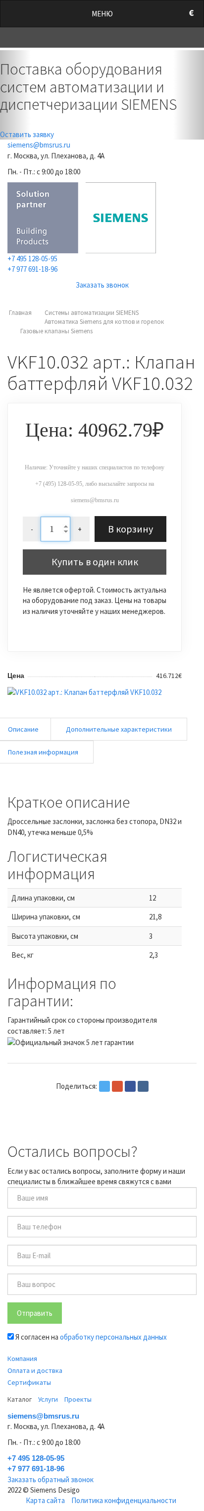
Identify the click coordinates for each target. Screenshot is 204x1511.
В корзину (130, 529)
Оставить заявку (27, 134)
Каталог (19, 1399)
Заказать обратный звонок (50, 1479)
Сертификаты (29, 1382)
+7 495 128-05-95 (32, 258)
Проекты (78, 1399)
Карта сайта (45, 1500)
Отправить (34, 1313)
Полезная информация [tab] (43, 752)
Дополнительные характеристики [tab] (119, 729)
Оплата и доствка (34, 1370)
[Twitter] (104, 1086)
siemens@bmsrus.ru (38, 145)
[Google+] (117, 1086)
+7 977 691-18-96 (32, 269)
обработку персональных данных (113, 1337)
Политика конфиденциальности (123, 1500)
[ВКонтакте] (143, 1086)
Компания (22, 1358)
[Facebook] (130, 1086)
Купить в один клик (94, 561)
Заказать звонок (102, 285)
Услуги (48, 1399)
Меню (102, 13)
